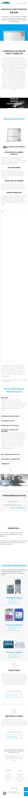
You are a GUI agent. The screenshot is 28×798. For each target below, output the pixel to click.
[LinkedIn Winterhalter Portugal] (18, 792)
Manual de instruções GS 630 (12, 505)
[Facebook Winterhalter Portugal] (9, 792)
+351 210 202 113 (16, 691)
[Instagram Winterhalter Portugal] (15, 792)
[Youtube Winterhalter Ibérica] (12, 792)
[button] (14, 502)
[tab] (14, 398)
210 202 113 (19, 3)
